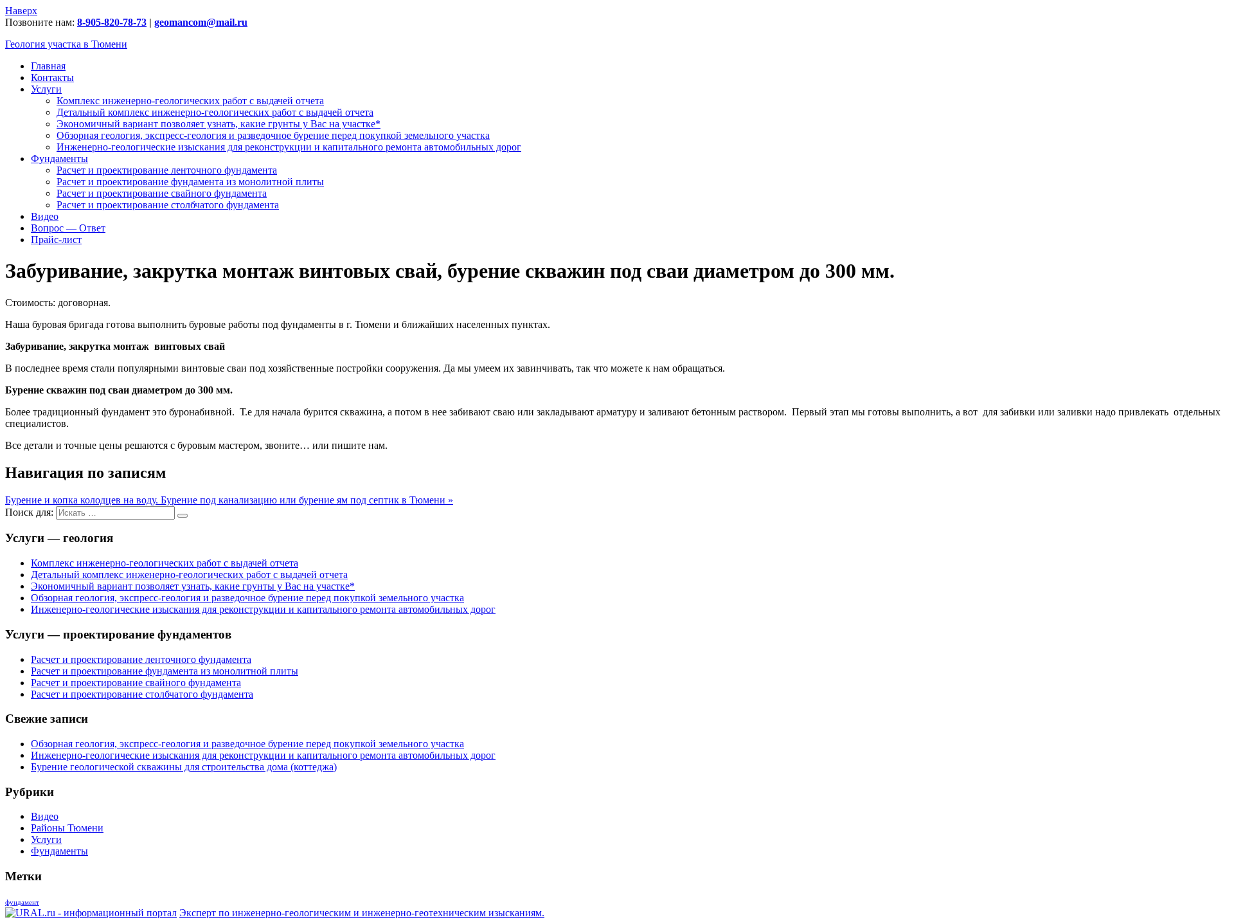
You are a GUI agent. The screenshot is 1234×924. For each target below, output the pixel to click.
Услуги (46, 89)
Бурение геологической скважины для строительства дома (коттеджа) (184, 766)
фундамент (22, 902)
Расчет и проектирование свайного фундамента (162, 193)
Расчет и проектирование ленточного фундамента (167, 170)
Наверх (21, 10)
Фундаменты (59, 158)
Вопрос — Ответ (68, 227)
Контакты (52, 77)
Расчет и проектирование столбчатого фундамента (168, 204)
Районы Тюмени (67, 827)
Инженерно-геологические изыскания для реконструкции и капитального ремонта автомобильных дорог (289, 146)
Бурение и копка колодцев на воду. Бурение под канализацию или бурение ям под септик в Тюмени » (229, 499)
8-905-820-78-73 (112, 22)
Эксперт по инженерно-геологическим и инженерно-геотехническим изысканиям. (361, 912)
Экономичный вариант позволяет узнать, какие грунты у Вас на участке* (218, 123)
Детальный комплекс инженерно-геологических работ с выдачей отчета (215, 112)
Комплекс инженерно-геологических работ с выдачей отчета (190, 100)
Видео (44, 216)
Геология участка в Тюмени (66, 44)
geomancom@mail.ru (200, 22)
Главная (48, 65)
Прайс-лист (56, 239)
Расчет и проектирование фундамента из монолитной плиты (190, 181)
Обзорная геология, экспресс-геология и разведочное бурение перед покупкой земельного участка (273, 135)
